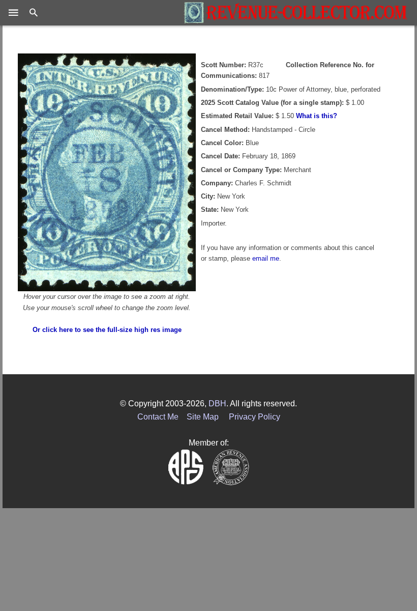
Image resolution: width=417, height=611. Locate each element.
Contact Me (157, 416)
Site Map (203, 416)
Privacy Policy (254, 416)
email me (265, 258)
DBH (217, 403)
